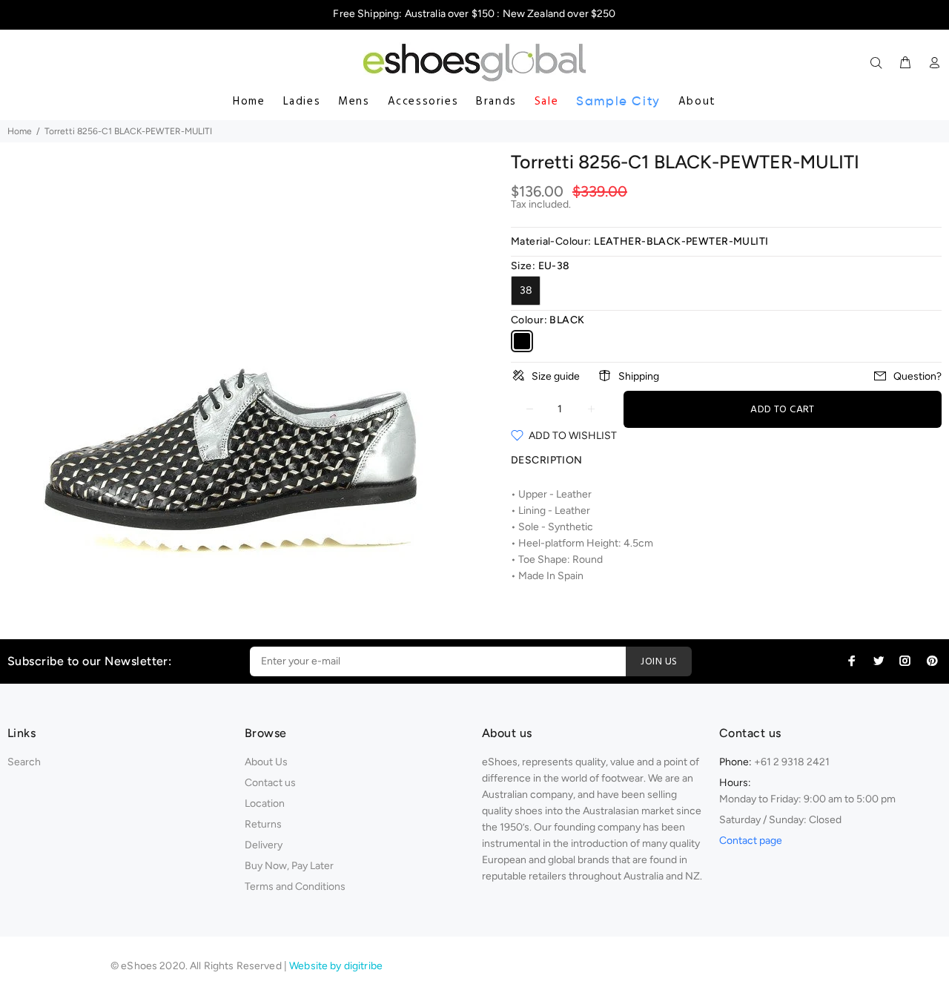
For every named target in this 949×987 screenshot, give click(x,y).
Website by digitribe (336, 966)
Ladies (302, 101)
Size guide (556, 376)
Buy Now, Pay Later (289, 865)
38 (526, 290)
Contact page (750, 840)
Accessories (423, 101)
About (697, 101)
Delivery (263, 845)
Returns (263, 824)
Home (249, 101)
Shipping (638, 376)
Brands (496, 101)
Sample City (618, 101)
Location (265, 803)
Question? (917, 376)
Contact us (270, 782)
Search (24, 762)
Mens (353, 101)
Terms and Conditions (295, 886)
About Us (266, 762)
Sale (546, 101)
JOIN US (659, 661)
